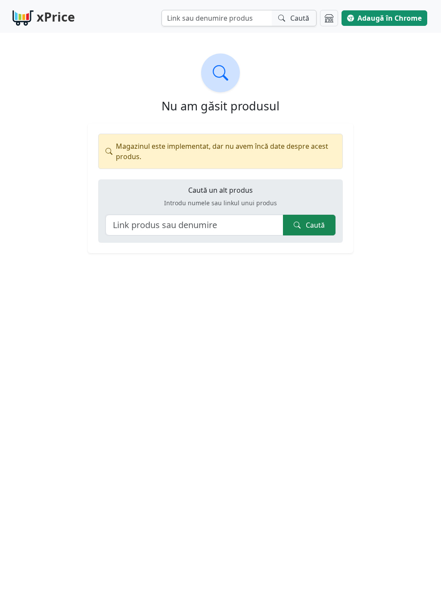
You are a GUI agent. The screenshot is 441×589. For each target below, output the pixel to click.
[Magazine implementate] (329, 18)
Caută (314, 225)
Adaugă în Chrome (389, 18)
